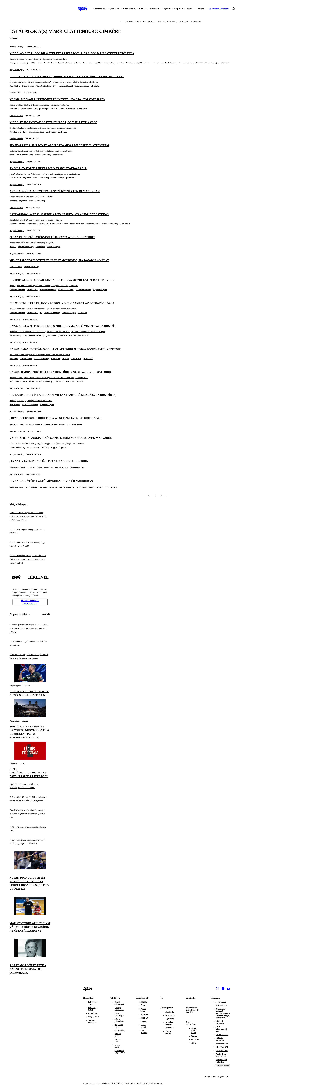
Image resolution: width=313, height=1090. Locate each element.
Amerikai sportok (169, 1023)
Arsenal (13, 247)
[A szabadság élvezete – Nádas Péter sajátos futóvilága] (30, 956)
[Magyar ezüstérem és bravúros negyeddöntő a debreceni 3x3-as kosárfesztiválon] (30, 716)
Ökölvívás (145, 1018)
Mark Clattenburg (169, 63)
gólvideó (77, 63)
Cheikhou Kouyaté (74, 424)
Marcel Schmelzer (83, 290)
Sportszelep (191, 998)
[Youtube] (228, 988)
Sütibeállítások (223, 1066)
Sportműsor (151, 21)
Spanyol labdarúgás (119, 1009)
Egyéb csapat (168, 1032)
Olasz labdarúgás (119, 1014)
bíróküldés (14, 109)
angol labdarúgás (143, 63)
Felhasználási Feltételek (221, 1061)
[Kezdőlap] (82, 9)
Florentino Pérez (77, 224)
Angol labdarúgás (17, 47)
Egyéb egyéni (15, 686)
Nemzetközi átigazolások (120, 1052)
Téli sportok (144, 1031)
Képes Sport (162, 21)
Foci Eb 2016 (15, 319)
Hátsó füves (183, 21)
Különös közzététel (220, 1039)
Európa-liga (119, 1030)
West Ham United (17, 424)
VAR (33, 63)
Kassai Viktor (26, 109)
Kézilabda (169, 1012)
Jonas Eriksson (111, 487)
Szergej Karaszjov (41, 109)
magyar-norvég (33, 447)
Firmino (156, 63)
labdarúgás (24, 63)
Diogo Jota (87, 63)
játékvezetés (198, 63)
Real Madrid (15, 86)
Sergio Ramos (28, 86)
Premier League (212, 63)
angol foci (98, 63)
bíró (25, 132)
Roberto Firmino (65, 63)
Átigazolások (93, 1017)
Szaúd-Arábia (15, 132)
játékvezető (225, 63)
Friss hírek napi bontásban (135, 21)
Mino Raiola (125, 224)
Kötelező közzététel (220, 1022)
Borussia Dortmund (48, 290)
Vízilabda (169, 1028)
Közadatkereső (222, 1044)
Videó (193, 1043)
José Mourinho (16, 267)
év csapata (44, 224)
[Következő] (161, 495)
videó (40, 63)
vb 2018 (54, 109)
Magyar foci (88, 998)
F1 (159, 9)
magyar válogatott (58, 447)
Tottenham (40, 247)
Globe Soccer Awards (59, 224)
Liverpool (130, 63)
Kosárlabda (14, 721)
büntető (121, 63)
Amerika (152, 9)
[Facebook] (223, 988)
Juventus (53, 487)
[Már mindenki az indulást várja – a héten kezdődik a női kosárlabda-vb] (30, 914)
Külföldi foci (115, 998)
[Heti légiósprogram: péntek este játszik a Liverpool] (30, 759)
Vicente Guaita (185, 63)
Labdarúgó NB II (92, 1009)
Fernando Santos (93, 224)
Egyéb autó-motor (193, 1030)
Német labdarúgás (119, 1020)
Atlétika (144, 1002)
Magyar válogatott (17, 431)
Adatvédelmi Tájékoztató (221, 1055)
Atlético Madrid (66, 86)
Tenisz (143, 1021)
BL (41, 313)
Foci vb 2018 (15, 93)
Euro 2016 (62, 336)
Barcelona (43, 487)
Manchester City (77, 467)
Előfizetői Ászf (222, 1051)
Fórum (194, 1036)
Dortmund (82, 313)
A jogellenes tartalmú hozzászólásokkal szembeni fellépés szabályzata (223, 1013)
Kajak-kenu (143, 1010)
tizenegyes (14, 63)
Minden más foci (16, 116)
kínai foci (13, 201)
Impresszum (221, 1002)
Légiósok (13, 763)
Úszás (143, 1005)
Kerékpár (145, 1015)
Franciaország (15, 336)
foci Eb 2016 (83, 336)
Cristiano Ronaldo (17, 224)
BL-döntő (95, 86)
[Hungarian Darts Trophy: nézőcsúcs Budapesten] (30, 681)
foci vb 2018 (82, 109)
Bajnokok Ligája (17, 70)
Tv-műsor (195, 1040)
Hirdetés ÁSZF (222, 1047)
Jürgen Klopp (110, 63)
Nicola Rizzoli (28, 381)
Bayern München (17, 487)
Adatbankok (100, 9)
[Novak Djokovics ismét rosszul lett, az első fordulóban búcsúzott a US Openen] (30, 869)
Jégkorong (169, 1019)
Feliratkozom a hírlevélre (30, 602)
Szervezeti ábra (222, 1035)
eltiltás (61, 424)
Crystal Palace (50, 63)
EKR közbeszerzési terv (221, 1029)
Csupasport (173, 21)
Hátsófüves (92, 1013)
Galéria (189, 9)
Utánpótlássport (195, 21)
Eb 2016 (72, 336)
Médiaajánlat (221, 1005)
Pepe (55, 86)
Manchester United (17, 467)
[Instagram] (217, 988)
